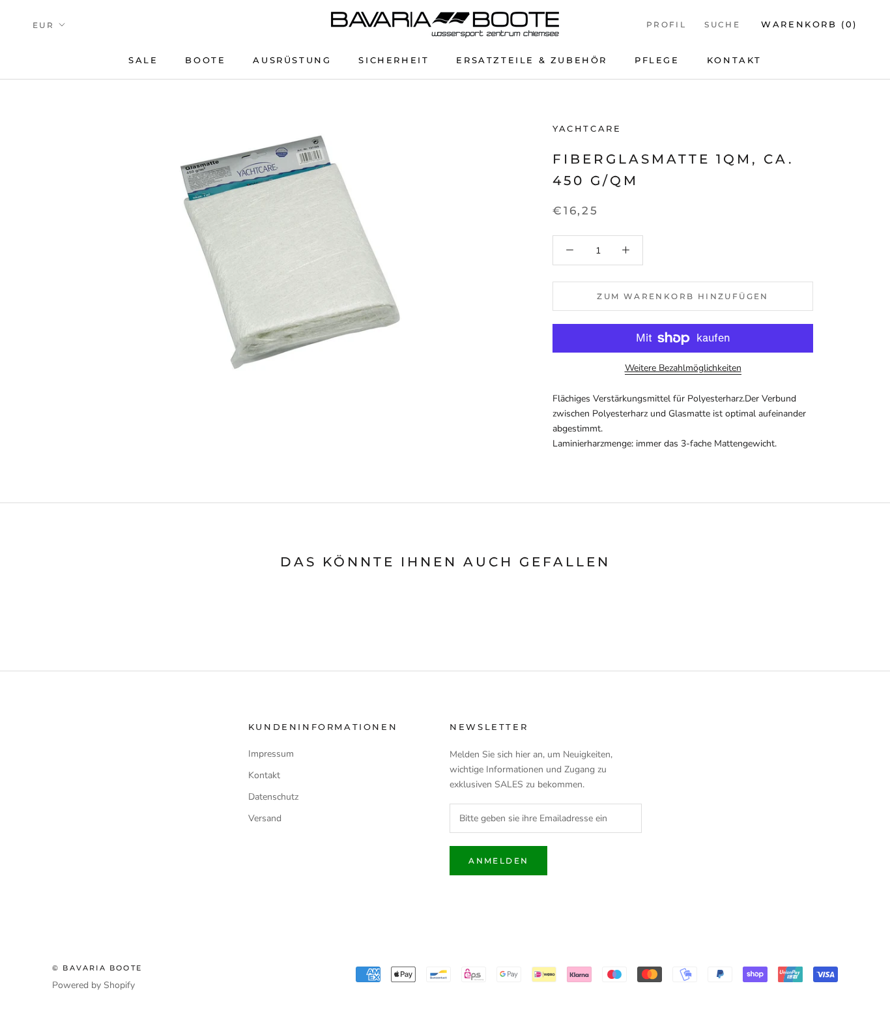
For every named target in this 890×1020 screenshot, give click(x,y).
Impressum (271, 754)
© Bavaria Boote (97, 967)
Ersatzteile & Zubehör (531, 60)
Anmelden (498, 861)
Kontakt (734, 60)
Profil (666, 24)
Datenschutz (273, 797)
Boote (205, 60)
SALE (143, 60)
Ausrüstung (292, 60)
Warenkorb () (809, 24)
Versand (264, 818)
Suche (722, 24)
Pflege (657, 60)
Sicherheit (393, 60)
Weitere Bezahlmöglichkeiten (683, 368)
